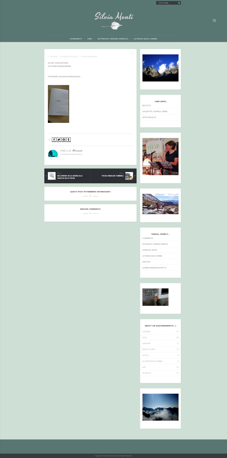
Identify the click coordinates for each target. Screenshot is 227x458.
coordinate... (148, 238)
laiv (59, 173)
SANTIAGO (160, 343)
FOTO (160, 337)
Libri (89, 39)
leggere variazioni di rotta (154, 268)
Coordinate (76, 39)
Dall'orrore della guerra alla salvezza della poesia (69, 177)
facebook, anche (149, 250)
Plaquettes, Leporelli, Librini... (155, 111)
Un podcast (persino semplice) (113, 39)
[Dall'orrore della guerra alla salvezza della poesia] (46, 176)
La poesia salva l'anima (145, 39)
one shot (146, 262)
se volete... (160, 373)
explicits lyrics (160, 349)
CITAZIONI (160, 331)
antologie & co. (149, 117)
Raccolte (146, 105)
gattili (160, 355)
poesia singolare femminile (113, 176)
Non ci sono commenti (90, 56)
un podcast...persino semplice (155, 244)
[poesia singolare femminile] (135, 176)
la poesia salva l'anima (152, 256)
